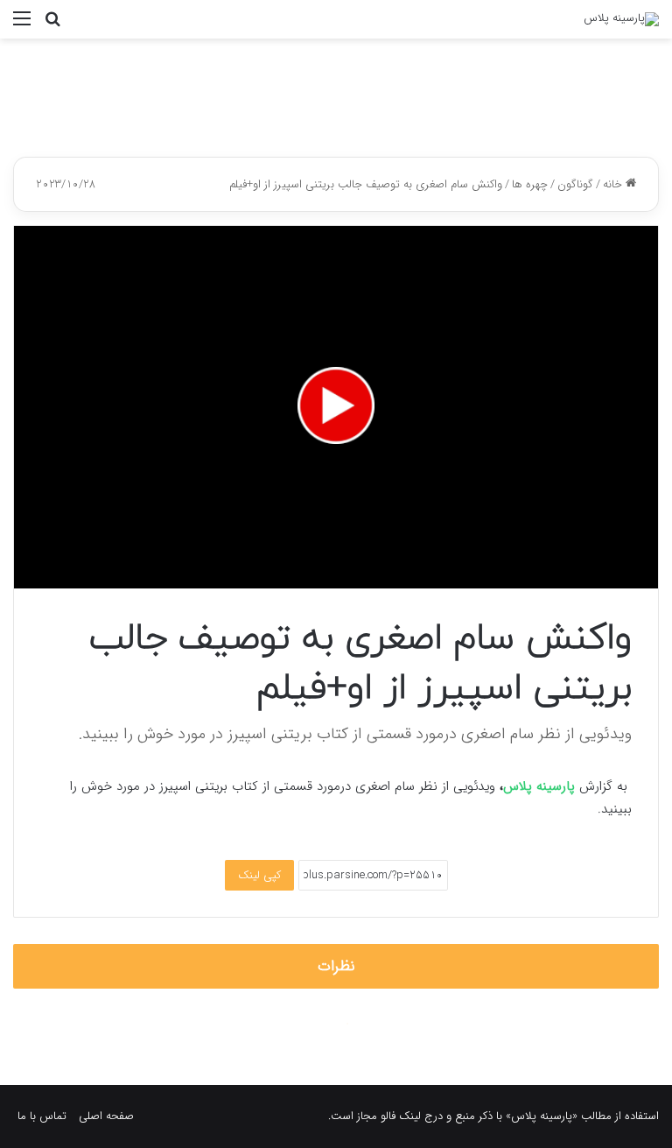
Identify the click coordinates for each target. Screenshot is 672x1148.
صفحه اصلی (106, 1116)
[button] (336, 405)
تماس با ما (42, 1116)
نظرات (336, 966)
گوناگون (575, 184)
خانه (614, 184)
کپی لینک (259, 875)
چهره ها (530, 184)
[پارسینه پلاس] (621, 19)
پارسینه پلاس (539, 786)
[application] (336, 407)
